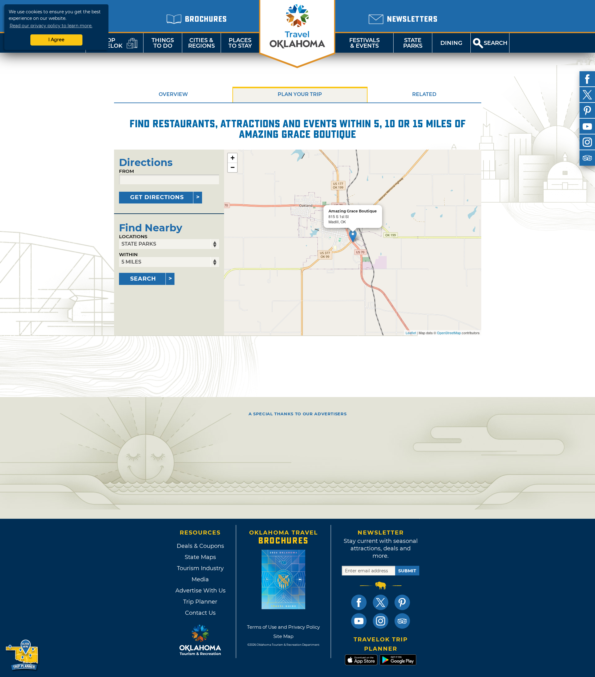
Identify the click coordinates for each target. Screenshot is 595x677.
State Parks (412, 43)
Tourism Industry (200, 568)
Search (143, 278)
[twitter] (587, 95)
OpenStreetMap (449, 332)
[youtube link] (359, 621)
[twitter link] (380, 602)
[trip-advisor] (587, 158)
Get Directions (157, 197)
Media (200, 579)
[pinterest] (587, 110)
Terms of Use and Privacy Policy (283, 627)
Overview (173, 94)
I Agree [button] (56, 39)
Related (424, 94)
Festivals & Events (364, 43)
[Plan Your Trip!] (22, 655)
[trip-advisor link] (402, 621)
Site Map (283, 636)
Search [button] (496, 43)
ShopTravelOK (106, 43)
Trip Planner (200, 601)
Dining (451, 43)
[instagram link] (380, 621)
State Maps (200, 557)
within (128, 254)
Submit (407, 571)
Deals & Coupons (200, 546)
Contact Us (200, 612)
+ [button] (233, 158)
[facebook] (587, 79)
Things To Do (163, 43)
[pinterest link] (402, 602)
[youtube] (587, 126)
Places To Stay (240, 43)
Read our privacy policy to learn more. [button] (51, 25)
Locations (133, 236)
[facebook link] (359, 602)
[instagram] (587, 142)
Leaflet (411, 332)
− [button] (233, 167)
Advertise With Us (200, 590)
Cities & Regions (201, 43)
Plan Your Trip (300, 94)
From (126, 171)
